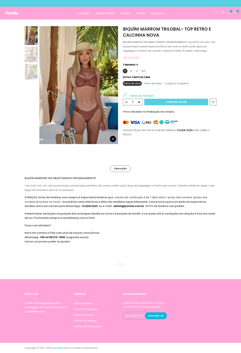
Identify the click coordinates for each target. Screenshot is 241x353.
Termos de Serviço (85, 320)
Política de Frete (84, 315)
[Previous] (45, 85)
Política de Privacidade (88, 326)
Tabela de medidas (141, 95)
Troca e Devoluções (86, 309)
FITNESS (140, 13)
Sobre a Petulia (83, 303)
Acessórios (157, 13)
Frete (126, 111)
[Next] (112, 85)
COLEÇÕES (83, 13)
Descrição (120, 168)
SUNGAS (125, 13)
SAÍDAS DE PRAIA (105, 13)
